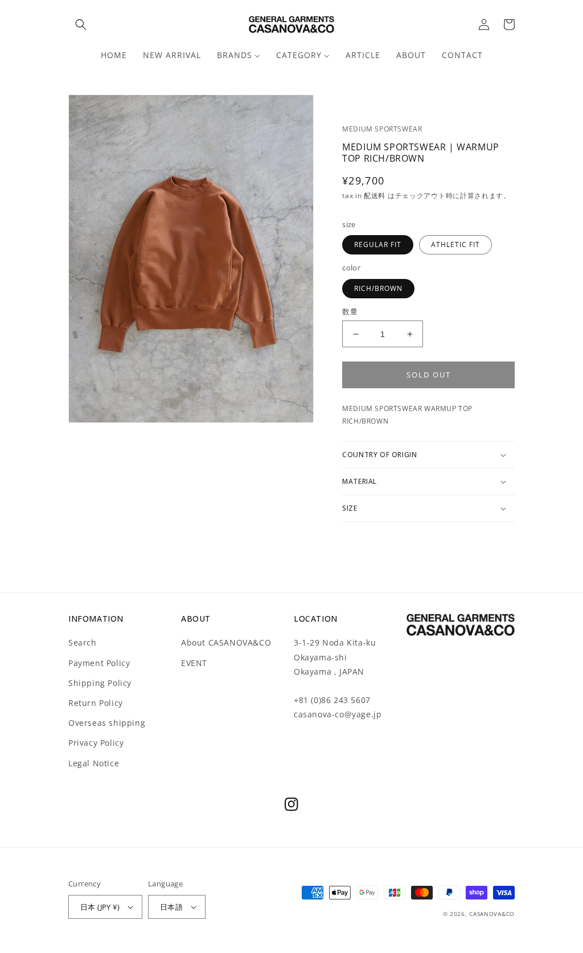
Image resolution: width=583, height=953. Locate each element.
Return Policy (95, 702)
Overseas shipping (106, 722)
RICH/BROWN (378, 288)
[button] (80, 24)
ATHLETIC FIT (455, 244)
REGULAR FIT (377, 244)
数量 (350, 311)
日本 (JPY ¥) (100, 907)
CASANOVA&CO (492, 914)
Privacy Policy (96, 742)
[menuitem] (114, 55)
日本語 (171, 907)
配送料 (376, 195)
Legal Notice (93, 763)
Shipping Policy (100, 682)
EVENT (194, 663)
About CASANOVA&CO (226, 642)
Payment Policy (99, 663)
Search (82, 642)
